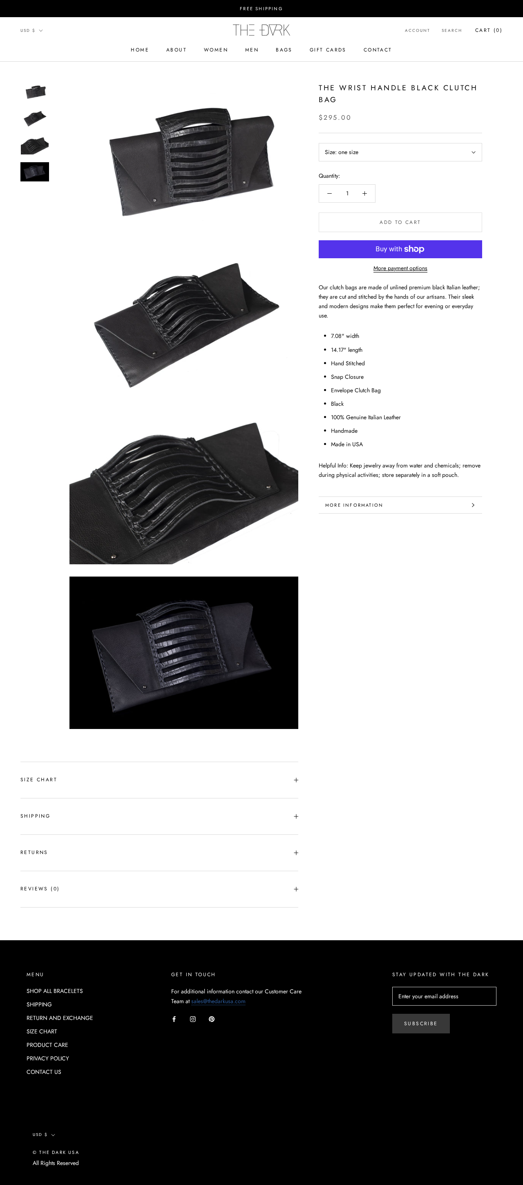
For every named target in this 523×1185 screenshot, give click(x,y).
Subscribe (421, 1023)
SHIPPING (39, 1004)
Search (452, 30)
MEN (252, 50)
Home (140, 50)
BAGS (284, 50)
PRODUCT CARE (47, 1045)
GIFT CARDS (328, 50)
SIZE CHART (38, 779)
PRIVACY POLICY (48, 1058)
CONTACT (378, 50)
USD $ (28, 30)
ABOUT (176, 50)
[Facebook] (174, 1019)
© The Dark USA (56, 1152)
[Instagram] (193, 1019)
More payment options (400, 268)
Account (417, 30)
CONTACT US (44, 1072)
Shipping (35, 816)
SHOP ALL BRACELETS (55, 991)
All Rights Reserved (56, 1163)
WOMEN (216, 50)
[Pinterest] (212, 1019)
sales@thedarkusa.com (218, 1001)
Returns (34, 852)
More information (354, 505)
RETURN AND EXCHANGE (60, 1018)
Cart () (489, 30)
